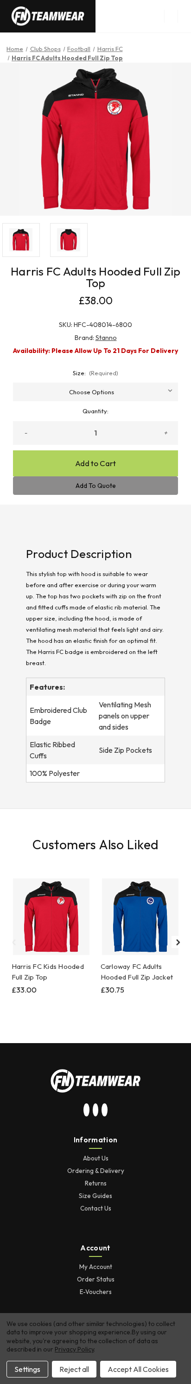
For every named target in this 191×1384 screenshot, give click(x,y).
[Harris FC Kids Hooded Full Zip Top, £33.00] (51, 916)
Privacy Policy (74, 1349)
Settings (27, 1369)
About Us (95, 1158)
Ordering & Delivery (95, 1170)
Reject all (74, 1369)
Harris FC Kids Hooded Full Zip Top (48, 971)
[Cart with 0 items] (184, 16)
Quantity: (95, 411)
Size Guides (95, 1195)
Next (178, 942)
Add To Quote (96, 485)
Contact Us (95, 1208)
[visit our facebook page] (104, 1110)
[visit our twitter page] (95, 1110)
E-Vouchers (96, 1291)
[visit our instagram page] (86, 1110)
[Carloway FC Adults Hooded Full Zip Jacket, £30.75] (140, 916)
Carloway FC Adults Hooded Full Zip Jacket (137, 971)
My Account (95, 1266)
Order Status (96, 1279)
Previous (13, 942)
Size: (96, 373)
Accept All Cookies (138, 1369)
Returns (96, 1183)
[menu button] (171, 16)
